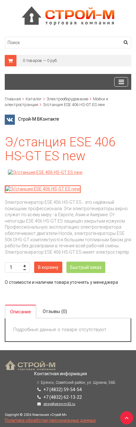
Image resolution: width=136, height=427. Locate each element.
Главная (13, 99)
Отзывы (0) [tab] (55, 311)
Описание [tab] (20, 312)
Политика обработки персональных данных (50, 420)
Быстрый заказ (86, 267)
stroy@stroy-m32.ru (59, 404)
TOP (125, 416)
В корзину (48, 267)
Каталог (34, 99)
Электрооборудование (67, 99)
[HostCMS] (68, 9)
